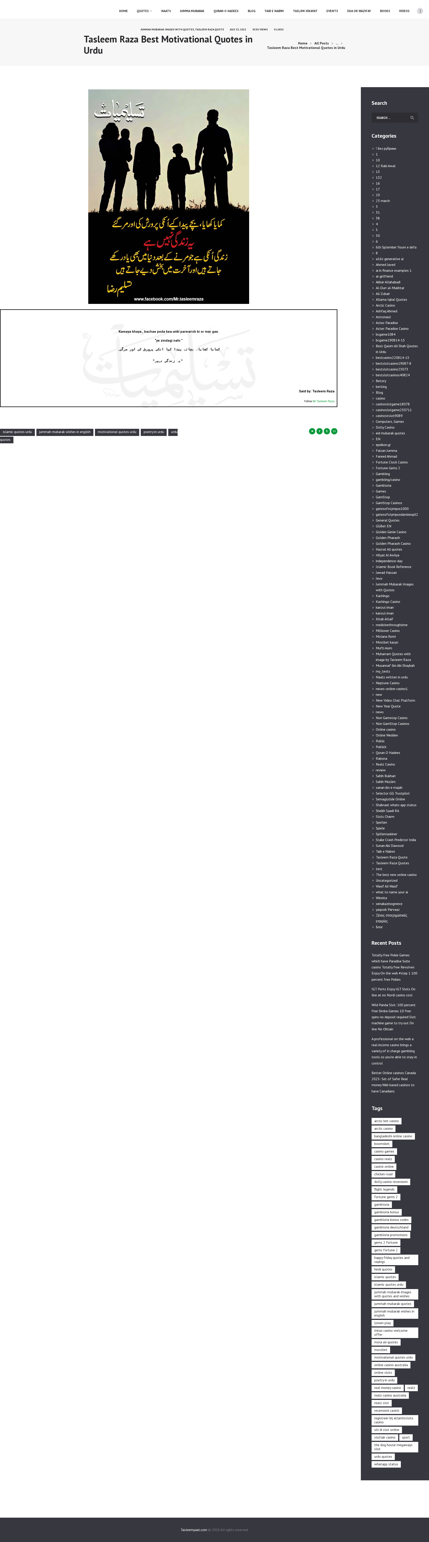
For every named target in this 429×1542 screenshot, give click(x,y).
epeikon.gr (383, 444)
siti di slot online (386, 1429)
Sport (406, 1437)
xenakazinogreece (389, 903)
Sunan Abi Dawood (390, 845)
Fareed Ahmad (386, 456)
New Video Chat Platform (395, 700)
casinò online (384, 1166)
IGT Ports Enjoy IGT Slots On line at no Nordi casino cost (393, 992)
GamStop (383, 497)
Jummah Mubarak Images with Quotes (167, 29)
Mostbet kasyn (387, 642)
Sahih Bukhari (385, 776)
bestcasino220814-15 (392, 357)
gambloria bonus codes (391, 1219)
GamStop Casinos (389, 503)
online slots (383, 1372)
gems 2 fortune (386, 1242)
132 (379, 177)
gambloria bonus (386, 1212)
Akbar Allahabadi (388, 282)
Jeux (379, 578)
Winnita (381, 898)
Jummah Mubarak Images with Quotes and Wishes (392, 1294)
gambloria (381, 1204)
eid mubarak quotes (390, 433)
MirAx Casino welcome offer (391, 1332)
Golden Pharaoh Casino (393, 543)
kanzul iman (385, 607)
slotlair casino (384, 1437)
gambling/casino (388, 479)
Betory (381, 381)
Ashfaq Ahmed (386, 311)
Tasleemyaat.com (194, 1529)
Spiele (380, 828)
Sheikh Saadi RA (387, 810)
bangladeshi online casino (393, 1136)
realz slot (381, 1403)
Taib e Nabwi (385, 851)
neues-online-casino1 (392, 688)
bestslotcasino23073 (392, 369)
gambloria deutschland (391, 1227)
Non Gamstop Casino (392, 717)
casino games (384, 1151)
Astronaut (383, 317)
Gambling (383, 473)
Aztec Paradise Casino (392, 328)
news (380, 712)
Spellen (381, 822)
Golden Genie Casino (391, 532)
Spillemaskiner (386, 834)
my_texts (383, 671)
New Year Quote (388, 706)
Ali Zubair (383, 293)
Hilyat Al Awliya (387, 555)
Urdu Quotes (383, 1456)
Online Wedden (387, 735)
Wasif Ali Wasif (387, 886)
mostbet (380, 1349)
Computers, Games (390, 421)
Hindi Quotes (383, 1269)
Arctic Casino (385, 305)
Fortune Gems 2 (388, 468)
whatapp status (386, 1464)
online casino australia (391, 1365)
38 (378, 218)
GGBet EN (383, 526)
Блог (379, 927)
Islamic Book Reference (393, 566)
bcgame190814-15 (390, 340)
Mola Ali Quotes (386, 1342)
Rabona (381, 758)
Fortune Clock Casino (392, 462)
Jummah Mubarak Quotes (392, 1303)
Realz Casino (385, 764)
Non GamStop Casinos (392, 723)
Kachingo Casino (388, 601)
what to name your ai (392, 892)
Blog (379, 392)
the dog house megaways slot (393, 1447)
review (381, 770)
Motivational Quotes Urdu (117, 432)
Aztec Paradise (387, 322)
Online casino (386, 729)
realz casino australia (390, 1395)
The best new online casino (396, 874)
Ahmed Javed (385, 264)
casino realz (383, 1159)
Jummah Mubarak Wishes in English (64, 432)
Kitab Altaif (384, 619)
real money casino (387, 1387)
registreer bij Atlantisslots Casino (393, 1420)
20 (378, 195)
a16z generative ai (390, 259)
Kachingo (382, 595)
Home (302, 43)
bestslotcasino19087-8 (393, 363)
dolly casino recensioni (391, 1181)
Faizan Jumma (386, 450)
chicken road (383, 1174)
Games (381, 491)
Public (380, 741)
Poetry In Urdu (154, 432)
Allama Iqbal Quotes (391, 299)
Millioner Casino (388, 630)
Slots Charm (385, 816)
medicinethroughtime (392, 625)
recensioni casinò (386, 1410)
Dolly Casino (385, 427)
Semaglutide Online (390, 799)
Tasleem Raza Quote (209, 29)
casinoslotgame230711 (394, 410)
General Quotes (388, 520)
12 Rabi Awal (385, 166)
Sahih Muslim (385, 781)
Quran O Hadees (388, 752)
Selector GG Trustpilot (393, 793)
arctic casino (383, 1128)
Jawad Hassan (386, 572)
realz (411, 1387)
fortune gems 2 (386, 1197)
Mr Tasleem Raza (323, 401)
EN (378, 439)
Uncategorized (386, 880)
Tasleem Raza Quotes (392, 863)
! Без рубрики (386, 148)
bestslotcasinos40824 (393, 375)
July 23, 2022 (238, 29)
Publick (381, 747)
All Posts (321, 43)
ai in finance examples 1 (394, 270)
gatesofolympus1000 (392, 508)
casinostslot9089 (389, 415)
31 (378, 212)
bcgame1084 (385, 334)
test (379, 869)
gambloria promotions (391, 1235)
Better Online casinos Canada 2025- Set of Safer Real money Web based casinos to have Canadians (394, 1082)
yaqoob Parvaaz (388, 909)
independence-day (389, 561)
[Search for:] (395, 117)
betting (381, 386)
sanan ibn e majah (389, 787)
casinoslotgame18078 (393, 404)
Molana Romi (386, 636)
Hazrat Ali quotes (389, 549)
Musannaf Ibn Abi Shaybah (395, 665)
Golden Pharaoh (388, 537)
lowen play (382, 1323)
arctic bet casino (386, 1121)
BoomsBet (382, 1143)
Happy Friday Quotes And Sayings (392, 1259)
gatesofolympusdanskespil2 (397, 514)
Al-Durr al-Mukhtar (390, 288)
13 (378, 171)
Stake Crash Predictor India (396, 839)
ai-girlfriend (384, 276)
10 (378, 160)
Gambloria (383, 485)
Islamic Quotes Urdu (17, 432)
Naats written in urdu (392, 677)
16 (378, 183)
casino (380, 398)
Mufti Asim (384, 648)
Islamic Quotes (385, 1277)
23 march (383, 200)
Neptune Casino (388, 683)
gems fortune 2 (386, 1250)
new (379, 694)
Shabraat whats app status (396, 805)
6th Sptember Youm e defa (396, 247)
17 (378, 189)
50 (378, 235)
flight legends (384, 1189)
